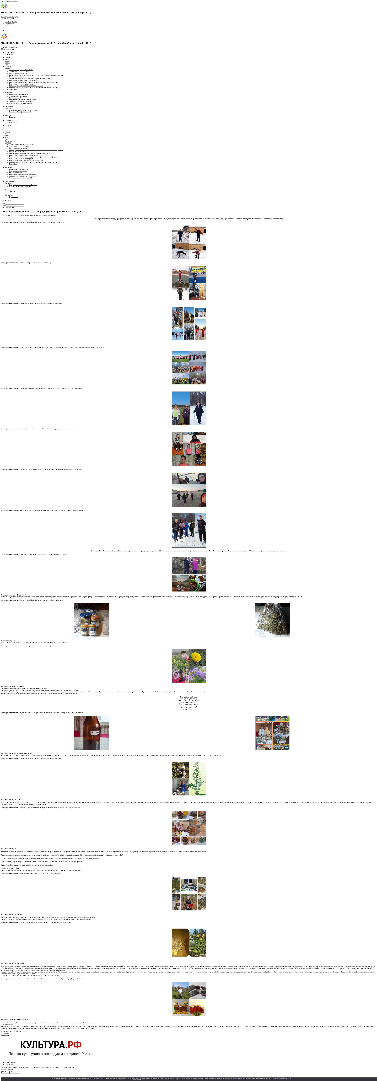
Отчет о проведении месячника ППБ (21, 103)
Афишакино (7, 63)
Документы (8, 92)
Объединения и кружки (9, 107)
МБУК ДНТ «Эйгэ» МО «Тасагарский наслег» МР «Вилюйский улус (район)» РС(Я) (46, 12)
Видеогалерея (13, 122)
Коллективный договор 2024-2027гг (21, 70)
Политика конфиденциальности (10, 1073)
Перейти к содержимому (9, 1)
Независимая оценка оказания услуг (21, 84)
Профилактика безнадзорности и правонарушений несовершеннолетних (33, 87)
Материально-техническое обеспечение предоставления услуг (29, 79)
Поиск (3, 205)
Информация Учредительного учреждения (23, 100)
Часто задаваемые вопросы (18, 73)
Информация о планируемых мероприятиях (23, 80)
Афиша (7, 61)
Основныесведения (8, 67)
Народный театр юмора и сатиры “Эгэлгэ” (23, 110)
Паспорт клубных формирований (20, 112)
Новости (8, 59)
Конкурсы (12, 117)
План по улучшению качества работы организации (26, 86)
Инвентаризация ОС (15, 98)
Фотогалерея (9, 120)
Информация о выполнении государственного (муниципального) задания (33, 82)
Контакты (8, 125)
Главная (7, 57)
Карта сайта (13, 89)
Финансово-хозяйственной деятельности (22, 101)
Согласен (360, 1079)
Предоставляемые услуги (17, 77)
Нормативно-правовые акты (18, 94)
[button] (188, 129)
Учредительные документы (18, 96)
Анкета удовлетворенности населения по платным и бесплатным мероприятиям (36, 75)
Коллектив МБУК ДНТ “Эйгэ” (19, 71)
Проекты (8, 115)
